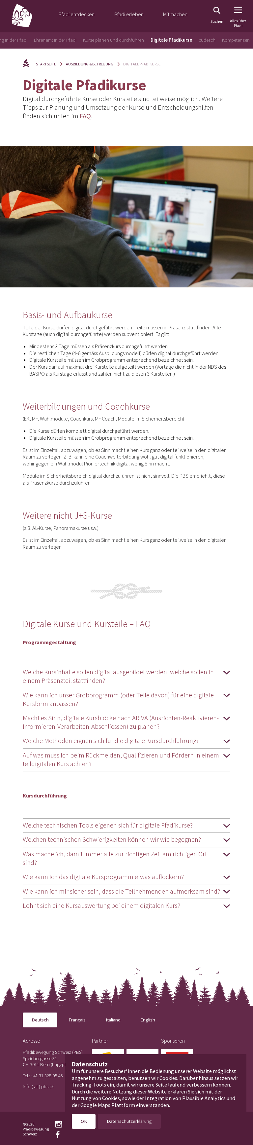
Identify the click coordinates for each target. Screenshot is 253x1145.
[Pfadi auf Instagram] (59, 1124)
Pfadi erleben (129, 14)
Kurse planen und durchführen (113, 40)
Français (77, 1019)
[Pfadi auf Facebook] (58, 1134)
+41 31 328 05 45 (47, 1075)
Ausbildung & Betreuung (89, 63)
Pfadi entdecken (77, 14)
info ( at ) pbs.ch (38, 1086)
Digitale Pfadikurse (171, 40)
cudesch (207, 40)
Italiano (113, 1019)
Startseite (46, 63)
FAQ (85, 116)
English (147, 1019)
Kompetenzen (236, 40)
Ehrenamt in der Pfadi (55, 40)
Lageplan (61, 1064)
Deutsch (40, 1019)
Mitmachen (175, 14)
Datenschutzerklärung (129, 1121)
